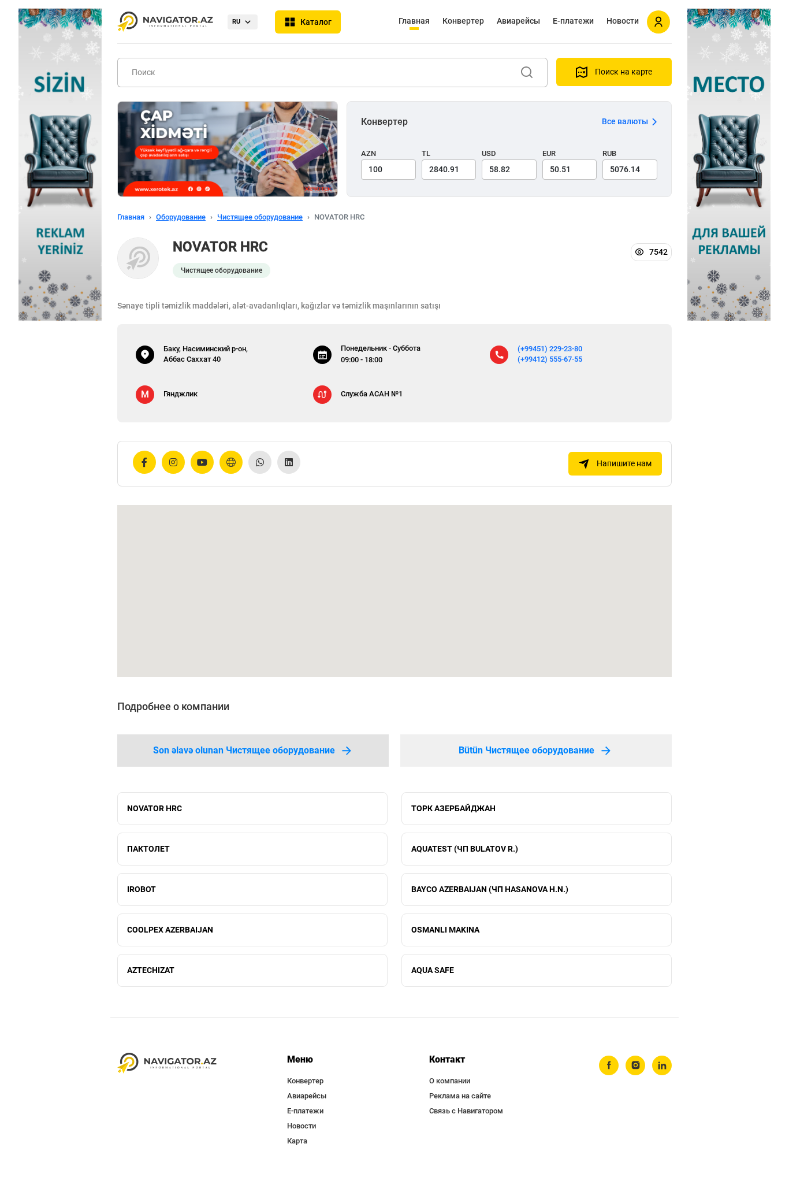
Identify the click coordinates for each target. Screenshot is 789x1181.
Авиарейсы (518, 20)
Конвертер (463, 20)
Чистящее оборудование (260, 217)
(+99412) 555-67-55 (550, 359)
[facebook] (609, 1065)
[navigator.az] (167, 1063)
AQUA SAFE (432, 970)
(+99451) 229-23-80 (550, 348)
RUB (609, 153)
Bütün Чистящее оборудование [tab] (526, 750)
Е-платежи (573, 20)
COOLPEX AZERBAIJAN (170, 929)
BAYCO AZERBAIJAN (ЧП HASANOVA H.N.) (489, 889)
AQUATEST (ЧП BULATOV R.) (464, 848)
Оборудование (181, 217)
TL (426, 153)
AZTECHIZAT (150, 970)
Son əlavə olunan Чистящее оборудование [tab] (244, 750)
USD (489, 153)
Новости (622, 20)
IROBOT (141, 889)
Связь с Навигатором (466, 1110)
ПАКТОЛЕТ (148, 848)
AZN (368, 153)
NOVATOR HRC (154, 808)
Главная (414, 20)
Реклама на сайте (460, 1095)
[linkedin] (662, 1065)
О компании (449, 1080)
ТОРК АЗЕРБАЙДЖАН (453, 808)
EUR (549, 153)
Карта (297, 1141)
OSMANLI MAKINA (445, 929)
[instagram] (635, 1065)
